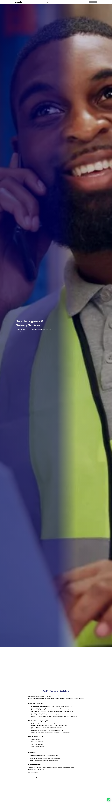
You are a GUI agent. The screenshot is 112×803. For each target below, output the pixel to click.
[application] (38, 2)
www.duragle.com (34, 772)
